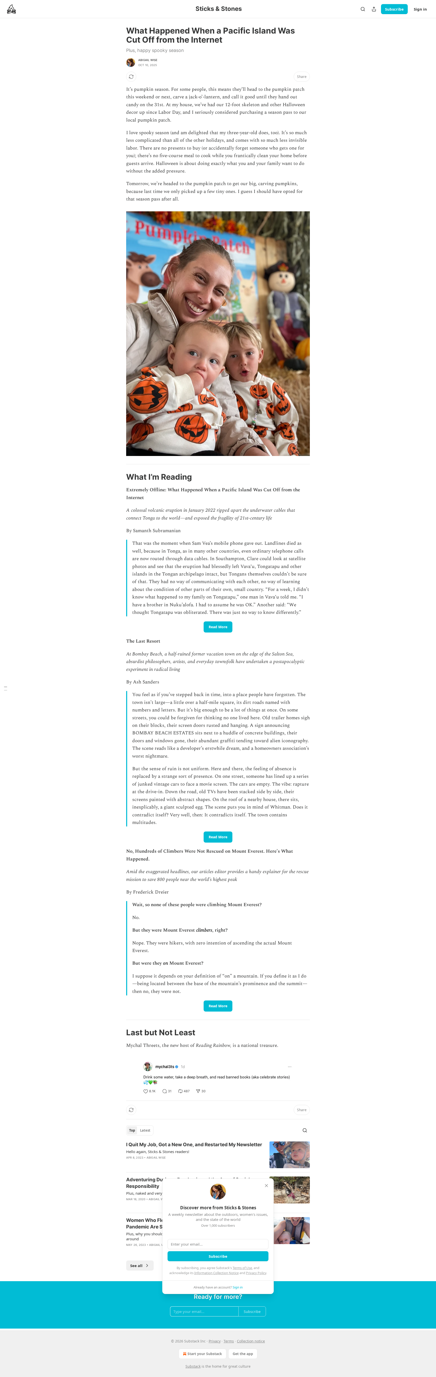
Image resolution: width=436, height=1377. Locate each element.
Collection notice (251, 1341)
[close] (266, 1186)
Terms (229, 1341)
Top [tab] (132, 1130)
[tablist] (139, 1130)
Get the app (243, 1353)
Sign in (420, 9)
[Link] (119, 477)
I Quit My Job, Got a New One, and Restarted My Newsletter (194, 1145)
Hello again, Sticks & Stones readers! (157, 1151)
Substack (193, 1366)
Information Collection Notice (216, 1273)
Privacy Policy (256, 1273)
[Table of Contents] (5, 689)
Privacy (215, 1341)
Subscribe (394, 9)
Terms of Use (242, 1268)
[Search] (363, 9)
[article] (218, 1154)
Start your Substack (204, 1353)
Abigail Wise (147, 60)
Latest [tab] (145, 1130)
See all (136, 1265)
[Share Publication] (374, 9)
